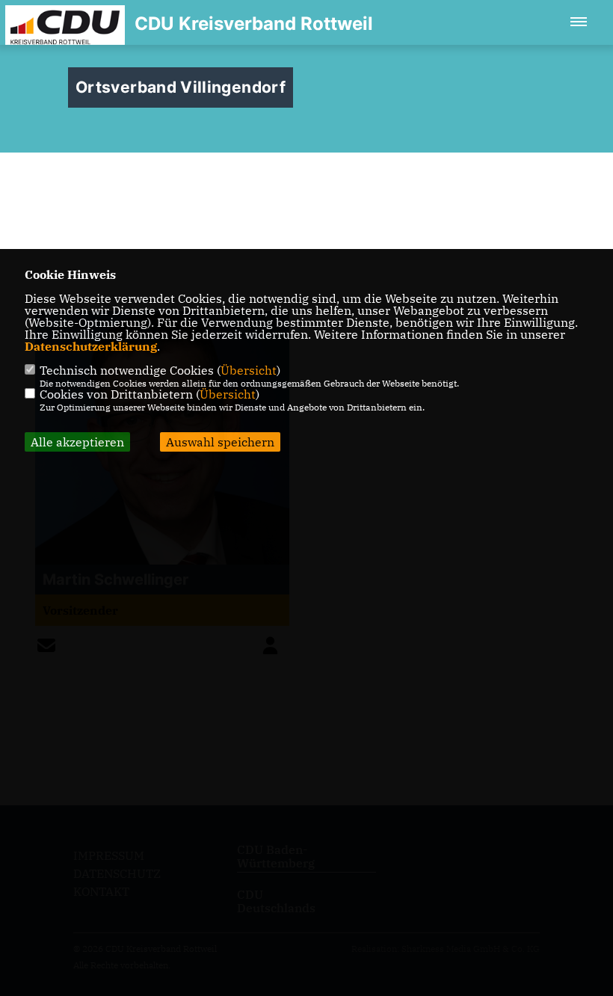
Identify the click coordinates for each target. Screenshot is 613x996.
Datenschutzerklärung (91, 346)
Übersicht (249, 370)
